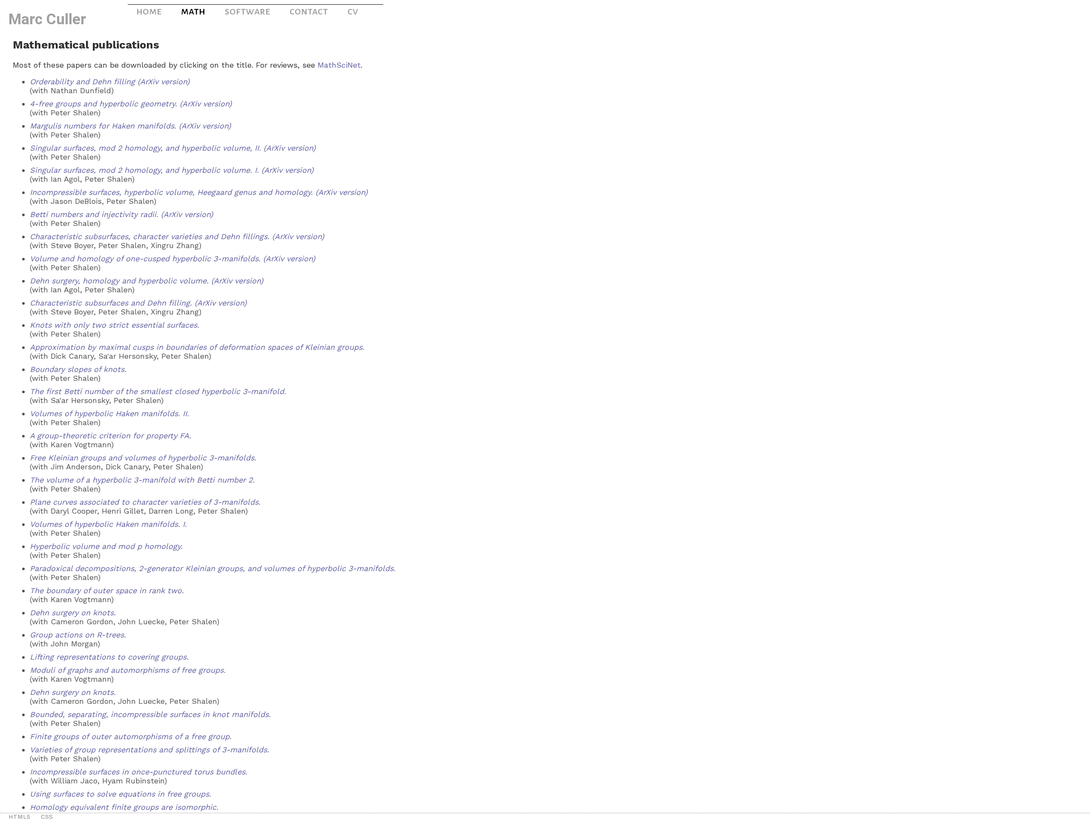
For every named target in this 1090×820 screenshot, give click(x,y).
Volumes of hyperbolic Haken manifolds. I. (108, 524)
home (148, 11)
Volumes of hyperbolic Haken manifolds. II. (109, 413)
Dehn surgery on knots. (73, 612)
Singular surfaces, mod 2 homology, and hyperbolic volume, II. (145, 147)
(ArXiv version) (163, 81)
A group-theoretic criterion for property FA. (110, 435)
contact (309, 11)
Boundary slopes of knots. (78, 369)
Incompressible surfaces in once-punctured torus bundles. (138, 771)
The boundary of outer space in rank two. (107, 590)
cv (352, 11)
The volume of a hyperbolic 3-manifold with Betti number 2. (142, 479)
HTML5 (19, 816)
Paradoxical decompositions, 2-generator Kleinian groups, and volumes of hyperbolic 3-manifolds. (213, 568)
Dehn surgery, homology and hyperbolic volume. (119, 280)
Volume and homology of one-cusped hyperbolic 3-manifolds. (145, 258)
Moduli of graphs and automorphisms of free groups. (128, 670)
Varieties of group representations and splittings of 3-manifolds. (149, 749)
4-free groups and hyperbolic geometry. (103, 103)
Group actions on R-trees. (78, 634)
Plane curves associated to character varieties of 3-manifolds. (145, 501)
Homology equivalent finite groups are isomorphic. (124, 807)
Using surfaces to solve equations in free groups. (120, 793)
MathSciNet (339, 64)
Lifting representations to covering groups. (109, 656)
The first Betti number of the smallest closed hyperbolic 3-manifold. (158, 391)
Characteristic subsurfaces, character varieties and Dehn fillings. (150, 236)
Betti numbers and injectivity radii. (94, 214)
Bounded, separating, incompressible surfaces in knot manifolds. (150, 714)
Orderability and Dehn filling (82, 81)
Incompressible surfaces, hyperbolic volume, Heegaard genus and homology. (171, 192)
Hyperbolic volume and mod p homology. (106, 546)
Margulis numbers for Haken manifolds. (103, 125)
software (247, 11)
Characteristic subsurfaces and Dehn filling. (111, 302)
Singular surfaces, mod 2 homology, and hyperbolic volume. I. (144, 170)
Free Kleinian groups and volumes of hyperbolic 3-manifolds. (143, 457)
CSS (47, 816)
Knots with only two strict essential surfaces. (114, 324)
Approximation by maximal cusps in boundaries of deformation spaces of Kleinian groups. (197, 347)
